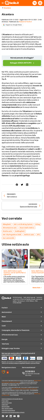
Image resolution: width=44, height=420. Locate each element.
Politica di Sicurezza (7, 402)
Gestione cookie (6, 406)
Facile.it (4, 308)
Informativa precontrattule (8, 410)
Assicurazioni (7, 312)
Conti (4, 326)
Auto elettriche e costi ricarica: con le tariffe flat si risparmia (15, 272)
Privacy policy (5, 400)
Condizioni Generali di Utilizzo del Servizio (12, 398)
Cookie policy (5, 404)
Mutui (4, 317)
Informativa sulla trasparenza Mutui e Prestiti (13, 412)
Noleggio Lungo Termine (11, 348)
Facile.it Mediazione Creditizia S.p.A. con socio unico (24, 388)
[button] (3, 3)
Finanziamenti (7, 321)
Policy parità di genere (7, 408)
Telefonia (5, 344)
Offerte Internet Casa (10, 335)
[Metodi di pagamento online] (22, 358)
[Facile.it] (12, 4)
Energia (4, 339)
